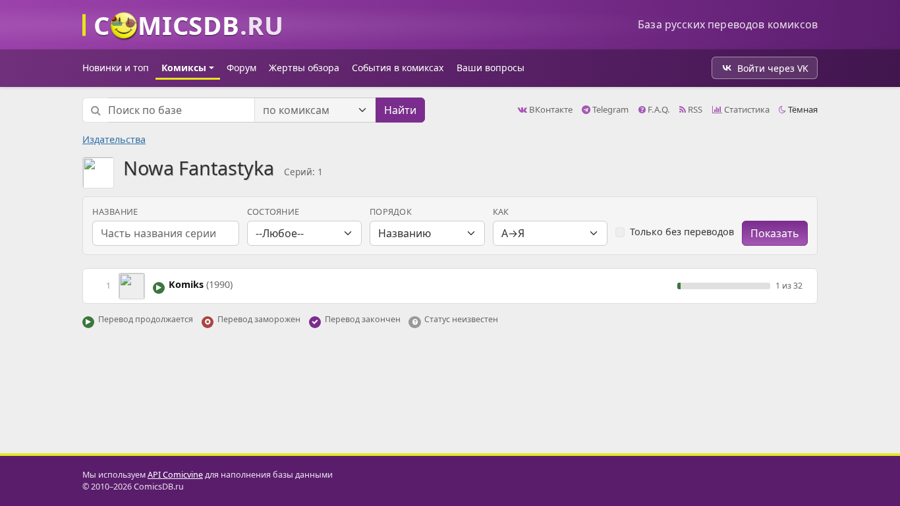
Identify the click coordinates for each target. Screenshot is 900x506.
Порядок (391, 211)
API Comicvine (175, 474)
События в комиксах (397, 67)
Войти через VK (772, 68)
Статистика (746, 109)
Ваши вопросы (490, 67)
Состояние (273, 211)
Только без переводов (682, 231)
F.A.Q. (658, 109)
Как (501, 211)
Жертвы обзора (304, 67)
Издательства (114, 139)
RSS (694, 109)
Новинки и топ (115, 67)
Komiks (201, 284)
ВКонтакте (550, 109)
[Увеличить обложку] (132, 285)
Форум (241, 67)
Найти (400, 110)
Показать (774, 233)
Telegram (609, 109)
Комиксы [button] (183, 67)
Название (115, 211)
